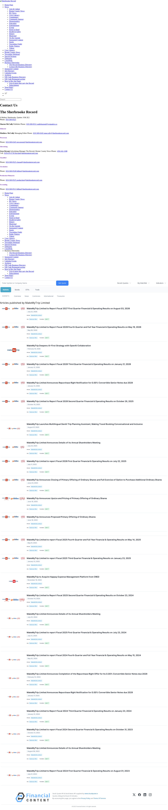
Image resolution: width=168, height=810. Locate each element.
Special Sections (10, 56)
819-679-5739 (9, 153)
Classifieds (8, 61)
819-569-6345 (38, 133)
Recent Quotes (122, 283)
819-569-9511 (31, 124)
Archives (8, 75)
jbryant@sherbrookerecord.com (26, 153)
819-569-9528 (11, 171)
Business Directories (12, 63)
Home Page (9, 5)
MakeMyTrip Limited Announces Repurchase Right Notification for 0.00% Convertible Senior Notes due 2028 (80, 383)
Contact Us (9, 89)
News (7, 7)
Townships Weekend (12, 54)
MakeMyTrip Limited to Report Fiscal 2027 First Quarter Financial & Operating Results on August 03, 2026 (78, 308)
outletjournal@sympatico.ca (47, 124)
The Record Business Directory (20, 65)
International (48, 296)
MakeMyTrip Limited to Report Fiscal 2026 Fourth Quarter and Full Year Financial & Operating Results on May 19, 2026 (84, 327)
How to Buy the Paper (13, 81)
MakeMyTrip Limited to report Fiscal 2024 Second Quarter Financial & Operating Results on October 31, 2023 (80, 729)
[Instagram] (150, 797)
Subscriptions (14, 85)
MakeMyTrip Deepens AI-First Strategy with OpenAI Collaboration (59, 345)
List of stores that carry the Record (21, 83)
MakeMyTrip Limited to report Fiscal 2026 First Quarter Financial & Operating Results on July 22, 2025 (76, 461)
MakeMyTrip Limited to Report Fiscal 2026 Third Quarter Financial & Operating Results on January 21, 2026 (79, 364)
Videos (11, 48)
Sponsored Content (16, 40)
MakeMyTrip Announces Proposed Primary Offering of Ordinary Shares (61, 517)
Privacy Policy (85, 798)
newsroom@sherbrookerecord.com (29, 142)
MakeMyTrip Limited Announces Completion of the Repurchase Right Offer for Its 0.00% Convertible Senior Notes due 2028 (87, 674)
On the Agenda (14, 38)
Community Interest (16, 19)
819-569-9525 (11, 162)
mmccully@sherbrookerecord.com (56, 133)
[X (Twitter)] (134, 797)
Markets (6, 290)
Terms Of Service (100, 798)
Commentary (14, 17)
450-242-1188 (62, 151)
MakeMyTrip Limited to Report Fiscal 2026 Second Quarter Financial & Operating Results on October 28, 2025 (80, 401)
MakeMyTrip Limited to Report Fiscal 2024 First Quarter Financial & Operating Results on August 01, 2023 (78, 771)
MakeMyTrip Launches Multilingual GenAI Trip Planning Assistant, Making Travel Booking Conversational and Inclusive (85, 424)
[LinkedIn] (145, 797)
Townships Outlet (15, 44)
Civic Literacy (14, 15)
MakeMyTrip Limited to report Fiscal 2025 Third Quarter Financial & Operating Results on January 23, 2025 (79, 558)
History (12, 34)
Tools (37, 290)
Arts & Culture (14, 9)
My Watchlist (142, 283)
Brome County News (17, 11)
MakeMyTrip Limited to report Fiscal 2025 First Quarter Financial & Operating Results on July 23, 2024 (76, 632)
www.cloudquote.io (91, 793)
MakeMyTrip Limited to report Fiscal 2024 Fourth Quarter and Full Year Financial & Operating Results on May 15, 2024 (84, 655)
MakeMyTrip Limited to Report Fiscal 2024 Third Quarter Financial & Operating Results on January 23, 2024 (79, 711)
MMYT (47, 319)
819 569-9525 (11, 120)
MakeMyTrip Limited (36, 315)
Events (11, 28)
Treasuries (61, 296)
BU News (12, 13)
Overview (17, 296)
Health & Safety (15, 32)
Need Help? (9, 87)
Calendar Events (10, 73)
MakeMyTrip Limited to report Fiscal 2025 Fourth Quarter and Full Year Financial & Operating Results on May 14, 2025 (84, 539)
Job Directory (9, 71)
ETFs (27, 290)
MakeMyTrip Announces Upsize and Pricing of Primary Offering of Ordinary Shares (67, 498)
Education (12, 23)
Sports (11, 42)
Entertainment (14, 25)
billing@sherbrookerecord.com (28, 171)
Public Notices (14, 46)
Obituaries (8, 58)
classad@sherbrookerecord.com (28, 162)
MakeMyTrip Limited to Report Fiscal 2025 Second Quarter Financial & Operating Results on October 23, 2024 (80, 595)
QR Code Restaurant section (15, 79)
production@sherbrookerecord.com (29, 180)
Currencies (36, 296)
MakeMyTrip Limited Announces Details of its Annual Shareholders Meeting (63, 442)
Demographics (14, 21)
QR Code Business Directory (15, 77)
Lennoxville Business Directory (20, 67)
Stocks (17, 290)
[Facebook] (139, 797)
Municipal (12, 36)
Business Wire (33, 319)
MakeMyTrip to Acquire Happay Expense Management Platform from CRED (63, 577)
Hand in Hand (14, 30)
